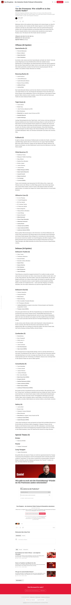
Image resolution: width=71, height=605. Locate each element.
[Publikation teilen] (55, 2)
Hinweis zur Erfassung (45, 597)
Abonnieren (60, 2)
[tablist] (20, 536)
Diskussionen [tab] (25, 549)
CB (28, 37)
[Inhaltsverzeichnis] (1, 302)
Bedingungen (38, 597)
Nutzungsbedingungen (42, 516)
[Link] (14, 45)
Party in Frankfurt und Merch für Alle (25, 563)
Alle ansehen (19, 580)
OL (33, 36)
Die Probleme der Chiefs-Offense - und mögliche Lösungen (27, 553)
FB (28, 36)
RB (24, 36)
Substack (24, 602)
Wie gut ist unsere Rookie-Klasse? (24, 571)
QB (21, 36)
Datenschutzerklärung (37, 518)
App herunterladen (41, 599)
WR (30, 36)
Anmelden (67, 2)
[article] (35, 556)
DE (24, 37)
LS (27, 39)
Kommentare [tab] (18, 535)
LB (26, 37)
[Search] (53, 2)
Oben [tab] (17, 549)
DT (21, 37)
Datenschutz (32, 597)
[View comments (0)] (20, 21)
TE (26, 36)
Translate (17, 6)
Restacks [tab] (23, 535)
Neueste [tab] (20, 549)
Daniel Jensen (20, 17)
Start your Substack (31, 599)
